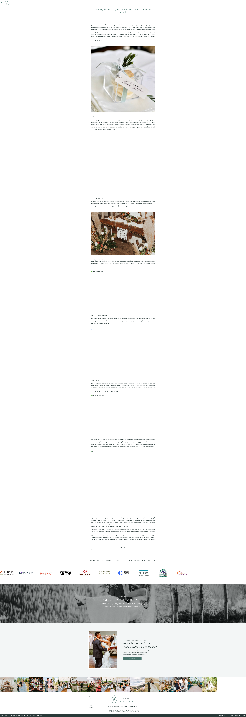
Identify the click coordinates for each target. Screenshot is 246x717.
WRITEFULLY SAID (240, 715)
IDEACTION (226, 715)
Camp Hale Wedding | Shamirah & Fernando (105, 560)
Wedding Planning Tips (123, 20)
